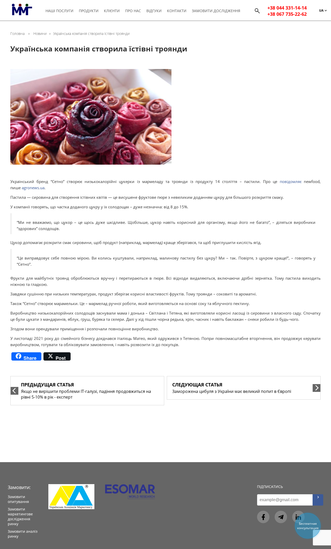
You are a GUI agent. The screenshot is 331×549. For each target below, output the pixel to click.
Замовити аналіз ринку (22, 534)
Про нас (133, 10)
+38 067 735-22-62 (287, 14)
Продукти (89, 10)
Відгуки (154, 10)
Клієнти (112, 10)
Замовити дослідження (216, 10)
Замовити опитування (18, 499)
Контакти (176, 10)
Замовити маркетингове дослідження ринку (20, 516)
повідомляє (291, 181)
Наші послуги (59, 10)
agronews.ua (33, 187)
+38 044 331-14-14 (287, 8)
